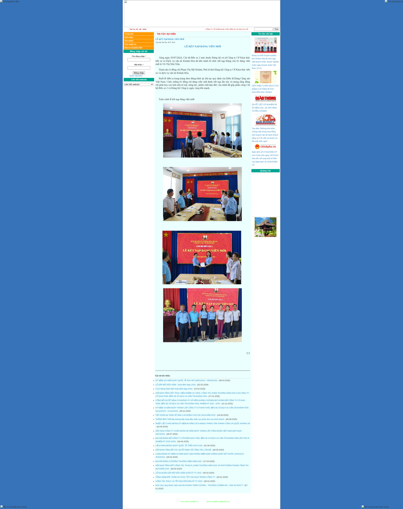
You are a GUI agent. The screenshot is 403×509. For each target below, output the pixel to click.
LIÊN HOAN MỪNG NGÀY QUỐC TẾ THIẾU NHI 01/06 (179, 446)
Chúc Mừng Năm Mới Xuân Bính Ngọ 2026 (174, 389)
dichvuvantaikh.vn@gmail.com (218, 501)
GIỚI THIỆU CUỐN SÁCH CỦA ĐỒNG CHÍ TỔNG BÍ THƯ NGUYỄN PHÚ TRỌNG (265, 89)
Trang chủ (129, 34)
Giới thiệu (129, 37)
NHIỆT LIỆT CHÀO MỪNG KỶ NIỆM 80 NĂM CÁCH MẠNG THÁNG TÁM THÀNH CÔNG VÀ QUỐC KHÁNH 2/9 (203, 423)
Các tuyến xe (130, 44)
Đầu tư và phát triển (133, 48)
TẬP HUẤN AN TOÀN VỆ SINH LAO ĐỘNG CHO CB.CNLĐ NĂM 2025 (186, 415)
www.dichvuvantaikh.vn (189, 501)
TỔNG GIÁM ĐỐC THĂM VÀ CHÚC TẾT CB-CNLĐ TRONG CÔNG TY (186, 477)
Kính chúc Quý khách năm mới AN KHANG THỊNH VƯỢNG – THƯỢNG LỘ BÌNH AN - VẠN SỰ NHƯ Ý (199, 485)
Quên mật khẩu (135, 76)
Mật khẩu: (139, 65)
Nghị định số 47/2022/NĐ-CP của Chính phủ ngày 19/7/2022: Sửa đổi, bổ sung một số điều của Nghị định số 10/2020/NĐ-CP (265, 158)
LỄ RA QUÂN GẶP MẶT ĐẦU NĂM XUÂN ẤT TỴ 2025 (179, 473)
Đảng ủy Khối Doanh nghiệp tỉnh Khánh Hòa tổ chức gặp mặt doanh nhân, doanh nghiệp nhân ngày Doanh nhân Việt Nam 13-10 (265, 62)
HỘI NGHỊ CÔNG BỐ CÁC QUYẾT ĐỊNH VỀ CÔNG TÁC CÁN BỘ (184, 450)
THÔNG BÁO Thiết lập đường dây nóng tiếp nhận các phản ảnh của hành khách (190, 419)
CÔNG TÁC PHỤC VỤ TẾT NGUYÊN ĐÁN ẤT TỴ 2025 (179, 481)
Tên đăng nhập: (139, 56)
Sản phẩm (129, 41)
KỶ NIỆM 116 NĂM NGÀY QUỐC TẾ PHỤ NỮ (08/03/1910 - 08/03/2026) (187, 380)
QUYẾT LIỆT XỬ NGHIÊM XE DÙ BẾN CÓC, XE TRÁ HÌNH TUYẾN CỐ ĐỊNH (264, 107)
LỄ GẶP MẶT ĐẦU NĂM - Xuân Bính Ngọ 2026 (176, 385)
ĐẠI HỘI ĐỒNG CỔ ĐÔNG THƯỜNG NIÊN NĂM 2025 (179, 461)
